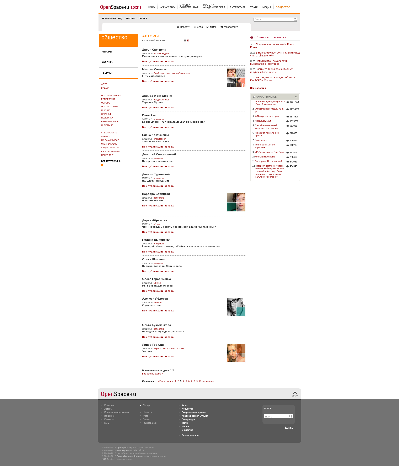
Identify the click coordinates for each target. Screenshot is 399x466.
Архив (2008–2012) (112, 18)
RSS (106, 423)
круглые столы (110, 121)
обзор (157, 224)
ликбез (105, 136)
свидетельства (110, 147)
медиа (266, 7)
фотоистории (109, 106)
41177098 (294, 102)
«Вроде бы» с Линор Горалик (169, 348)
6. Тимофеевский (153, 76)
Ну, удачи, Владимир (156, 180)
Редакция (109, 405)
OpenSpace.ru (124, 447)
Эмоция (147, 351)
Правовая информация (116, 412)
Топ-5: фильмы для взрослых (265, 146)
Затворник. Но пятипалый (268, 161)
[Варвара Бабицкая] (236, 202)
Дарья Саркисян (154, 49)
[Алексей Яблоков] (236, 307)
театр (254, 7)
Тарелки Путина (152, 102)
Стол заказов (109, 144)
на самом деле (110, 140)
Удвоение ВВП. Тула (155, 141)
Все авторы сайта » (152, 373)
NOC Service (108, 459)
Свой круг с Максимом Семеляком (172, 73)
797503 (293, 152)
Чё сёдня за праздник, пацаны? (163, 331)
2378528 (294, 116)
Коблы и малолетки (265, 156)
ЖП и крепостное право (267, 116)
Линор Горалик (153, 344)
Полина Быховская (156, 239)
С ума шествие (151, 305)
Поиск (267, 408)
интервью (107, 125)
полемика (107, 118)
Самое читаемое (266, 97)
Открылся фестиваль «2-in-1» (269, 110)
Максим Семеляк (154, 69)
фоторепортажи (111, 95)
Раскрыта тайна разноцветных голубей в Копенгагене (271, 70)
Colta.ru (144, 18)
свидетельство (161, 99)
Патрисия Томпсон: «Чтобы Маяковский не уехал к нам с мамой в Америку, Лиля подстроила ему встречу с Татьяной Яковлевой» (269, 171)
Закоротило (261, 140)
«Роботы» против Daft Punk (269, 152)
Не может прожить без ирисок (267, 134)
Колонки (107, 62)
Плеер (146, 405)
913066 (293, 125)
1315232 (294, 121)
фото (200, 27)
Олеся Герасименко (156, 279)
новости (185, 27)
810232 (293, 145)
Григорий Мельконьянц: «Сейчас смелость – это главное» (181, 246)
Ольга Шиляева (153, 259)
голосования (231, 27)
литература (237, 7)
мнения (105, 110)
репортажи (108, 99)
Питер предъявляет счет (158, 161)
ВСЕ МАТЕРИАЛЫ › (111, 161)
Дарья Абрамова (154, 220)
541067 (293, 161)
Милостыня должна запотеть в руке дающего (172, 56)
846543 (293, 140)
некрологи (107, 155)
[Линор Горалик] (236, 353)
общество (283, 7)
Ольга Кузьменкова (156, 325)
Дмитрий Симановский (159, 154)
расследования (110, 151)
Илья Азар (150, 115)
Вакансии (109, 416)
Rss (290, 428)
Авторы (130, 18)
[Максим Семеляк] (236, 77)
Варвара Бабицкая (156, 193)
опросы (106, 114)
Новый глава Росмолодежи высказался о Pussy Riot (269, 62)
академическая (214, 7)
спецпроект (160, 139)
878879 (293, 133)
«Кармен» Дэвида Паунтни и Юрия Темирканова (270, 102)
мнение (157, 283)
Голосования (149, 423)
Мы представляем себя (157, 285)
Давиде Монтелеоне (157, 95)
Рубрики (107, 73)
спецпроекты (109, 133)
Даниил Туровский (156, 174)
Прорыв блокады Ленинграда (162, 266)
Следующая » (206, 381)
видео (213, 27)
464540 (293, 166)
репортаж (159, 158)
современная (189, 7)
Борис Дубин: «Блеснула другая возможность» (173, 122)
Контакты (109, 419)
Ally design (121, 450)
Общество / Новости (270, 37)
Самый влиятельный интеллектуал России (266, 126)
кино (151, 7)
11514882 (294, 109)
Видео (105, 88)
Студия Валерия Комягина (130, 456)
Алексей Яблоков (155, 298)
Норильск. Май (263, 121)
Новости (147, 412)
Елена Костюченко (155, 135)
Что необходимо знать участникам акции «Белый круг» (179, 227)
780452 (293, 157)
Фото (104, 84)
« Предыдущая (165, 381)
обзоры (106, 103)
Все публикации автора (158, 61)
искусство (167, 7)
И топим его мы (152, 200)
